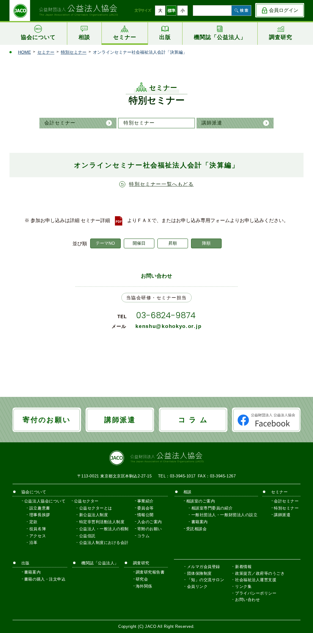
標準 (171, 10)
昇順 (172, 243)
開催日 (139, 243)
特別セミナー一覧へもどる (161, 184)
